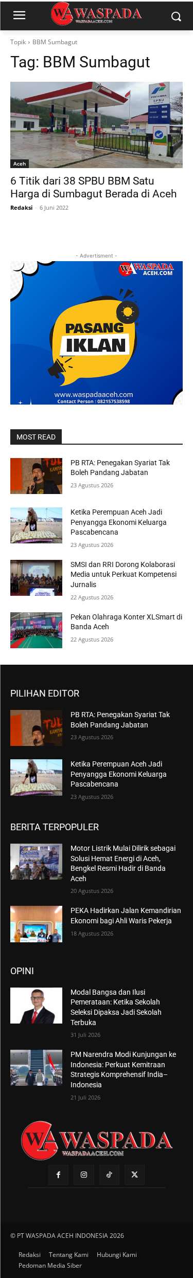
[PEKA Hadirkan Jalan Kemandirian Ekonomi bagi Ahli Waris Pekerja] (36, 924)
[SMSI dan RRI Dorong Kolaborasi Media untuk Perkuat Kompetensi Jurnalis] (36, 578)
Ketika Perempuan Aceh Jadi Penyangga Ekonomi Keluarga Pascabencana (119, 522)
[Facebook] (58, 1175)
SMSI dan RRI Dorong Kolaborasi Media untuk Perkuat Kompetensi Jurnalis (124, 574)
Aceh (19, 163)
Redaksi (21, 207)
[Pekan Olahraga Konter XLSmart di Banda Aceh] (36, 630)
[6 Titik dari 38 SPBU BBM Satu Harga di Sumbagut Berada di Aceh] (96, 125)
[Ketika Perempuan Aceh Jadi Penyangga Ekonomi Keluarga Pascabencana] (36, 525)
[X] (135, 1175)
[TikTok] (109, 1175)
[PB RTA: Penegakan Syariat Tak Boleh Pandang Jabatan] (36, 476)
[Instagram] (84, 1175)
